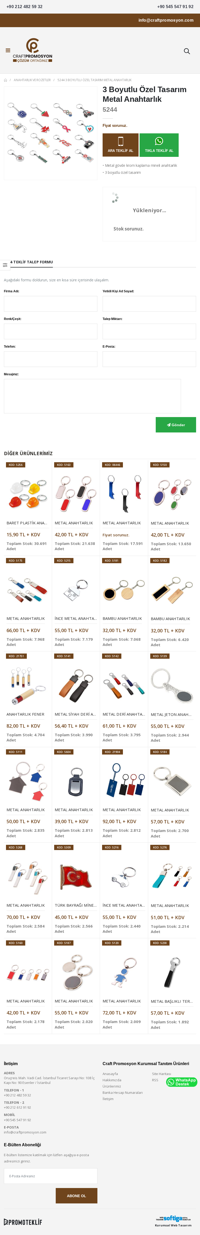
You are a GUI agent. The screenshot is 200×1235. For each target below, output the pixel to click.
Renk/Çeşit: (12, 319)
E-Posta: (109, 346)
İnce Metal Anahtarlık (79, 618)
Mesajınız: (11, 374)
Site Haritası (161, 1073)
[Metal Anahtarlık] (76, 494)
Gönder (178, 425)
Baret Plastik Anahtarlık (34, 522)
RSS (155, 1080)
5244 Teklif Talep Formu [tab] (28, 261)
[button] (186, 52)
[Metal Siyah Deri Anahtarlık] (76, 685)
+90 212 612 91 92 (17, 1107)
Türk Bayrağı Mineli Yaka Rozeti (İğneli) (97, 905)
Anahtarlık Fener (25, 714)
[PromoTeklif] (23, 1222)
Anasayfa (110, 1073)
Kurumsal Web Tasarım (173, 1225)
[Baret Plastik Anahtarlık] (28, 494)
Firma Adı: (11, 291)
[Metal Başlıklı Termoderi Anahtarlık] (172, 972)
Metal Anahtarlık (74, 522)
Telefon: (10, 346)
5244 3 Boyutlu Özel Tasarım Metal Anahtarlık (95, 80)
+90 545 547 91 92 (175, 6)
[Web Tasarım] (173, 1218)
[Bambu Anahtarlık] (124, 590)
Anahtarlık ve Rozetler (32, 80)
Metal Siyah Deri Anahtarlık (85, 714)
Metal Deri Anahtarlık (127, 714)
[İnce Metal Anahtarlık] (76, 590)
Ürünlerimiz (112, 1086)
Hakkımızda (112, 1080)
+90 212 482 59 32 (25, 6)
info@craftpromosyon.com (166, 20)
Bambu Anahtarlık (122, 618)
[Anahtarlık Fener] (28, 685)
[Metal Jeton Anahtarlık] (172, 686)
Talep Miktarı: (112, 319)
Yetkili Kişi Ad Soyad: (118, 291)
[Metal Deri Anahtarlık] (124, 685)
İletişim (108, 1098)
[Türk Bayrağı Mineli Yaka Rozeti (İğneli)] (76, 877)
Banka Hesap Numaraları (123, 1092)
